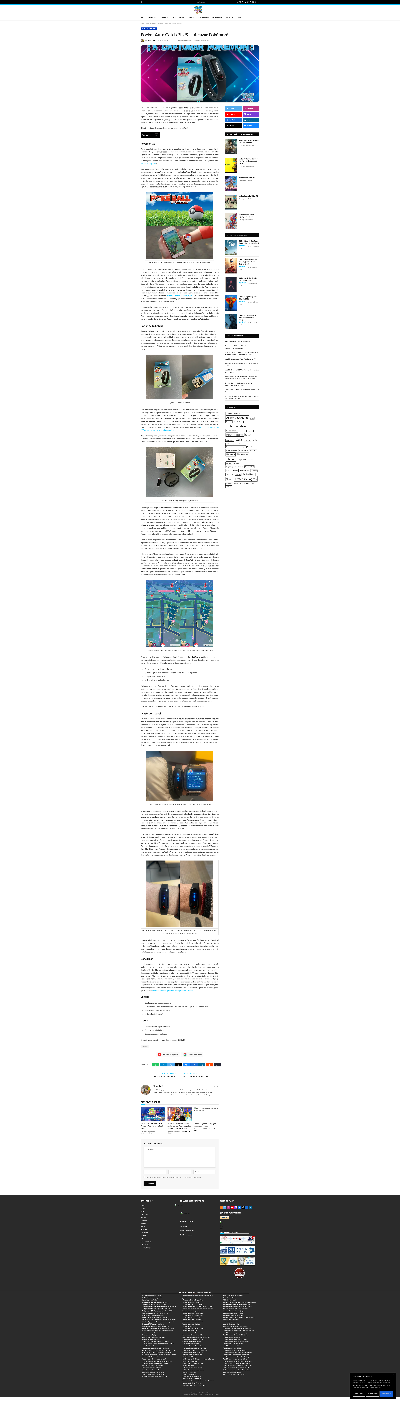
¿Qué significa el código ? (151, 1339)
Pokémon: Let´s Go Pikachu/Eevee (180, 296)
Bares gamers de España (190, 1361)
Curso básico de (149, 1335)
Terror (229, 479)
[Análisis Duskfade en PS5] (231, 183)
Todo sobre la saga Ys (189, 1326)
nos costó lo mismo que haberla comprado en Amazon (172, 991)
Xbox (253, 483)
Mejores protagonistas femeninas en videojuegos (239, 1317)
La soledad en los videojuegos (191, 1376)
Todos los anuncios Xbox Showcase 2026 (236, 1368)
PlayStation (242, 459)
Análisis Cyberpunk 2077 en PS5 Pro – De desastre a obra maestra (248, 161)
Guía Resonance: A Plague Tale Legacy (237, 341)
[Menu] (142, 17)
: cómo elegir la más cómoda (155, 1317)
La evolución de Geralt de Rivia (192, 1378)
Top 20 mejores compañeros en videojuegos (237, 1361)
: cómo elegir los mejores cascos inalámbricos (159, 1319)
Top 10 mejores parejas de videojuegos (235, 1333)
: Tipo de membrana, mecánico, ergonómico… (159, 1322)
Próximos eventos (203, 17)
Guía (239, 439)
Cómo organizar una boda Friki (233, 1295)
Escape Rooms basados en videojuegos (235, 1309)
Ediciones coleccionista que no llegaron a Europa (198, 1359)
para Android (150, 1300)
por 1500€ (156, 1309)
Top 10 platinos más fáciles (232, 1346)
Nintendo (230, 454)
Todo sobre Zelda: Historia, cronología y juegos (197, 1306)
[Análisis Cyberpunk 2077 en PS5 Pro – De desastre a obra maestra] (231, 165)
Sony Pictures (245, 470)
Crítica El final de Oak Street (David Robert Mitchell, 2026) (249, 242)
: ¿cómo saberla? (153, 1324)
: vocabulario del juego (153, 1337)
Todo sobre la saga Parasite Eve (192, 1319)
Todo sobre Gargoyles (189, 1309)
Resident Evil (249, 467)
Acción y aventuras (237, 417)
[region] (373, 1386)
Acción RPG (237, 413)
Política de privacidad (187, 1230)
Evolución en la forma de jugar (233, 1313)
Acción (229, 413)
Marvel (249, 447)
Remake (228, 463)
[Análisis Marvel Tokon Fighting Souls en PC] (231, 221)
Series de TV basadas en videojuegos (153, 1346)
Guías (190, 17)
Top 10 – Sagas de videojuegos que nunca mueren (205, 1125)
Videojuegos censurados (231, 1319)
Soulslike (254, 470)
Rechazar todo (373, 1393)
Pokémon (145, 1046)
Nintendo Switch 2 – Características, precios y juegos (159, 1350)
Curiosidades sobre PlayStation (192, 1339)
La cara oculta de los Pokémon (192, 1383)
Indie (255, 440)
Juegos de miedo (236, 443)
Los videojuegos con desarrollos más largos (155, 1348)
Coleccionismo (231, 431)
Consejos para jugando (155, 1341)
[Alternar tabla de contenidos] (155, 135)
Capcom (229, 422)
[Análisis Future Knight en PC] (231, 202)
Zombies (228, 486)
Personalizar (359, 1393)
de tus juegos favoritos (151, 1333)
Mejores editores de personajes (233, 1315)
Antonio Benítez (146, 1133)
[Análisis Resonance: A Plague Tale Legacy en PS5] (231, 146)
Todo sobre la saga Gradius (191, 1324)
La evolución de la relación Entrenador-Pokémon (198, 1381)
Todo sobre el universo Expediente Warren (155, 1359)
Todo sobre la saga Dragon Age (193, 1300)
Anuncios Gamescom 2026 (232, 1372)
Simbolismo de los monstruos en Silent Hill (237, 1328)
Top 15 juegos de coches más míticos (235, 1359)
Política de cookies (186, 1235)
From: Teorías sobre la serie (150, 1370)
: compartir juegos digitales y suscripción (157, 1330)
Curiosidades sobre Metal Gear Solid (194, 1348)
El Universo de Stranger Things (151, 1368)
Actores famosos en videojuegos (192, 1368)
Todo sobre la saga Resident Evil (192, 1322)
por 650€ (155, 1302)
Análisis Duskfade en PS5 (247, 177)
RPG (228, 470)
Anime (252, 418)
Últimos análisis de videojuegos (240, 134)
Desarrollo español (234, 435)
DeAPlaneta (243, 431)
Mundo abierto (243, 450)
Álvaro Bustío (152, 40)
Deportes (250, 431)
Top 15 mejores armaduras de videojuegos (236, 1357)
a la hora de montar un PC (155, 1313)
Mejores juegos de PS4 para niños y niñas (236, 1304)
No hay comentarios (185, 40)
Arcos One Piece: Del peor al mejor (153, 1372)
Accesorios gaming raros (231, 1322)
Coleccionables (236, 426)
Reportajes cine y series (234, 467)
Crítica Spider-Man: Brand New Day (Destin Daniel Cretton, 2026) (248, 261)
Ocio (172, 17)
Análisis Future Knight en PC (248, 196)
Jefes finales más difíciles (231, 1324)
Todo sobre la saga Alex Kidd (191, 1317)
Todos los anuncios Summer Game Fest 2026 (237, 1363)
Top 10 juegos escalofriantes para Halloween (237, 1352)
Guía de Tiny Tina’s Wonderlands (165, 1076)
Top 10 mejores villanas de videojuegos (235, 1335)
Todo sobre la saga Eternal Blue (192, 1315)
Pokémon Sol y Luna (148, 164)
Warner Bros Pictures (241, 483)
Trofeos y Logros (246, 479)
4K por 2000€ (157, 1311)
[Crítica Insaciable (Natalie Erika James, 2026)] (231, 284)
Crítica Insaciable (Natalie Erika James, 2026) (248, 279)
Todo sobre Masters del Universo (152, 1365)
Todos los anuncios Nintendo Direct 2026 (236, 1370)
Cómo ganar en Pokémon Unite (192, 1363)
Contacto (240, 17)
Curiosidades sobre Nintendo (191, 1341)
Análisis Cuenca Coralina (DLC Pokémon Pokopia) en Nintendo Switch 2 (152, 1126)
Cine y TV (163, 17)
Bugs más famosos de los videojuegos (235, 1326)
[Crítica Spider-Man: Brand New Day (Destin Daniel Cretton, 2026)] (231, 265)
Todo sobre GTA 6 (188, 1365)
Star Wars (238, 474)
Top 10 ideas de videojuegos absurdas (235, 1350)
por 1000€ (159, 1306)
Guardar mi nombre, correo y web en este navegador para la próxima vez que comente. (173, 1177)
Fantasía (248, 435)
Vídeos (181, 17)
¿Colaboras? (230, 17)
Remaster (236, 463)
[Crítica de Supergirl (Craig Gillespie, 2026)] (231, 303)
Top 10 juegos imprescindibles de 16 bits (236, 1354)
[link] (141, 2)
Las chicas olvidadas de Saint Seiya (193, 1335)
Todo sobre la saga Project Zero (192, 1313)
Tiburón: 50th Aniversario (150, 1357)
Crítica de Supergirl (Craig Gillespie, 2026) (247, 298)
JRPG (227, 443)
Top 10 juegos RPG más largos (233, 1344)
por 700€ (154, 1304)
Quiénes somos (217, 17)
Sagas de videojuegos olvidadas (192, 1354)
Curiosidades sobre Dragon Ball (192, 1352)
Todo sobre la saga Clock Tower (192, 1304)
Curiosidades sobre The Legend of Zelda (195, 1350)
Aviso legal (183, 1226)
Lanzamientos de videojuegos (235, 447)
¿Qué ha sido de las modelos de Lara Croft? (196, 1337)
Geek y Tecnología (151, 23)
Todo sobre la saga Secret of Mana (193, 1328)
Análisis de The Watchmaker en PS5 (195, 1076)
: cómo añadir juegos (151, 1295)
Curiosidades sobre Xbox (190, 1344)
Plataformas (242, 454)
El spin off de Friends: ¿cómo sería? (153, 1374)
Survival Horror (249, 474)
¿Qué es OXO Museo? (189, 1357)
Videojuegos (151, 17)
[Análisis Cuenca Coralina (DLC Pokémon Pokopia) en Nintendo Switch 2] (153, 1114)
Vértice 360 (229, 483)
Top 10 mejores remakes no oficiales (235, 1339)
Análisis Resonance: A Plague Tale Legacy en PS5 (249, 141)
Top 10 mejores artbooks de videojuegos (236, 1341)
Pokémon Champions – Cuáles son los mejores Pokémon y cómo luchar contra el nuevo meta (179, 1126)
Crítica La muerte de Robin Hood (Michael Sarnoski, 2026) (248, 317)
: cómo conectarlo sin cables (158, 1328)
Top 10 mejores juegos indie (232, 1337)
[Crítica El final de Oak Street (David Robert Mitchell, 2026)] (231, 247)
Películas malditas (229, 1298)
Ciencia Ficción (238, 422)
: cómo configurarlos (155, 1326)
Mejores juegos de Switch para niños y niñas (237, 1306)
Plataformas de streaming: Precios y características (239, 1302)
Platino (231, 459)
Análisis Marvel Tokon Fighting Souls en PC (246, 216)
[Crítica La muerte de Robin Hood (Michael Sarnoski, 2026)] (231, 321)
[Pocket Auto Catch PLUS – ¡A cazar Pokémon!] (200, 73)
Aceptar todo (386, 1393)
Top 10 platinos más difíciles (232, 1348)
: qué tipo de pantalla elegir (153, 1315)
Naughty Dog (253, 450)
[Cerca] (393, 1375)
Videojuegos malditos (230, 1300)
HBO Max (247, 440)
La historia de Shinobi (189, 1372)
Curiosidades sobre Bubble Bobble (193, 1346)
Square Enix (229, 474)
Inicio (142, 23)
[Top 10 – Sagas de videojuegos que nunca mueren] (206, 1114)
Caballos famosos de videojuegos (234, 1311)
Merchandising (231, 450)
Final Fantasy (229, 440)
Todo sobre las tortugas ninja (191, 1311)
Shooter (235, 470)
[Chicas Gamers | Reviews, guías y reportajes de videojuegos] (198, 10)
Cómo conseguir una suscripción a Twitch (158, 1344)
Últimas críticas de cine (237, 235)
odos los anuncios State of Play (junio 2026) (238, 1365)
